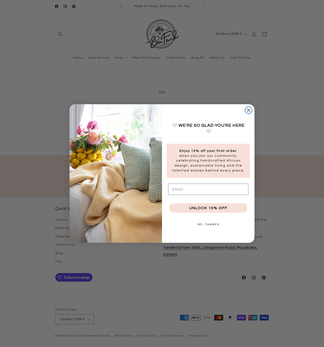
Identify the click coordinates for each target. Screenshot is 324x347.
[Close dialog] (248, 110)
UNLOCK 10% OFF (208, 208)
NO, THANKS (208, 224)
